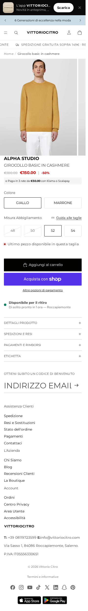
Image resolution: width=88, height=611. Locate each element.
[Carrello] (79, 32)
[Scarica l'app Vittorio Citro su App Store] (29, 600)
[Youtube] (30, 587)
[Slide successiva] (80, 20)
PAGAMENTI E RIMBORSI (22, 345)
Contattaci (13, 443)
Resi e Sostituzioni (19, 423)
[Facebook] (13, 587)
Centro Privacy (16, 504)
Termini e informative (42, 577)
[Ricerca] (16, 32)
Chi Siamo (13, 460)
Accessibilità (14, 518)
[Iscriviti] (76, 385)
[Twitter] (47, 587)
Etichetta (12, 356)
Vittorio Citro (48, 566)
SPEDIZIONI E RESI (18, 334)
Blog (8, 467)
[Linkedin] (56, 587)
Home (8, 54)
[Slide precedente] (5, 20)
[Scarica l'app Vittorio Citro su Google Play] (56, 600)
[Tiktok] (38, 587)
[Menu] (5, 32)
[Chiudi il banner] (79, 8)
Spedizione (13, 416)
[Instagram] (21, 587)
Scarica (63, 8)
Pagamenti (13, 436)
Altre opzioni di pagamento (43, 290)
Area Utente (14, 511)
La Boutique (14, 480)
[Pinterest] (73, 587)
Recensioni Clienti (19, 473)
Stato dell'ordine (18, 429)
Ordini (9, 497)
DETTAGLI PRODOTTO (20, 323)
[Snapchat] (64, 587)
